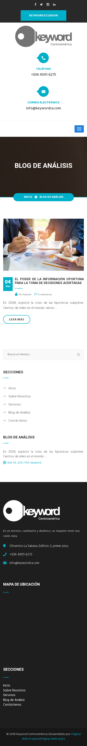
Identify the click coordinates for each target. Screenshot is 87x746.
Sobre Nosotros (19, 397)
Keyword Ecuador (43, 15)
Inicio (28, 197)
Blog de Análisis (19, 413)
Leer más (16, 319)
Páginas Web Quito (53, 739)
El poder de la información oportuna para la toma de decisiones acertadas (49, 281)
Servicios (14, 405)
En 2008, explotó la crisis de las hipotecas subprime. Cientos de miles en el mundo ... (43, 454)
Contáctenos (17, 421)
